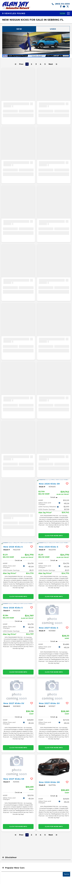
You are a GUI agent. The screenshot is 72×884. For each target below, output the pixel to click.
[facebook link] (61, 7)
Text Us (66, 874)
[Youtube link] (64, 7)
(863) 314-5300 (62, 4)
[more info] (53, 480)
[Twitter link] (68, 7)
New (19, 29)
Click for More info (54, 535)
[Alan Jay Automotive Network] (16, 9)
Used (53, 29)
